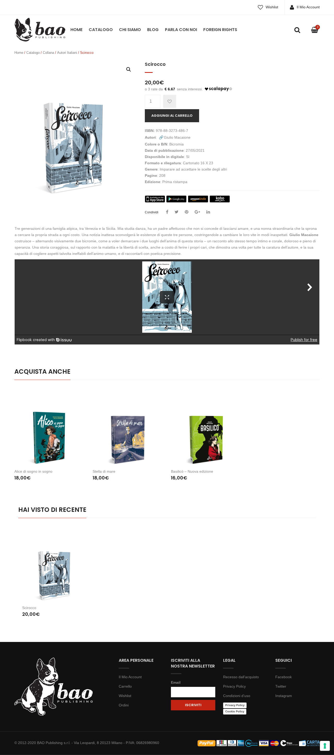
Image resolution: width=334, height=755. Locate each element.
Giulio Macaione (177, 137)
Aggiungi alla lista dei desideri (169, 101)
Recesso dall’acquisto (241, 677)
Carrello (125, 686)
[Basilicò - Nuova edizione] (206, 426)
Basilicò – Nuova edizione (192, 471)
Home (76, 30)
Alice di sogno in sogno (33, 471)
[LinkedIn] (208, 212)
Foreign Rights (220, 30)
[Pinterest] (186, 212)
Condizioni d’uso (236, 696)
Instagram (283, 696)
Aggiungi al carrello (172, 115)
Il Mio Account (308, 7)
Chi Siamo (130, 30)
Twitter (280, 686)
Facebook (283, 677)
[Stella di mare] (128, 426)
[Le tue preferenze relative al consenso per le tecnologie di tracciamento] (325, 746)
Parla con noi (181, 30)
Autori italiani (67, 53)
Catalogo (101, 30)
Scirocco (29, 608)
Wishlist (272, 7)
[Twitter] (176, 212)
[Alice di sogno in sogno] (49, 426)
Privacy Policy (234, 686)
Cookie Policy (234, 711)
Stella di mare (104, 471)
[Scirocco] (55, 565)
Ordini (124, 705)
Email (176, 682)
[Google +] (197, 212)
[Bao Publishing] (39, 29)
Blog (153, 30)
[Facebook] (167, 212)
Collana (48, 53)
